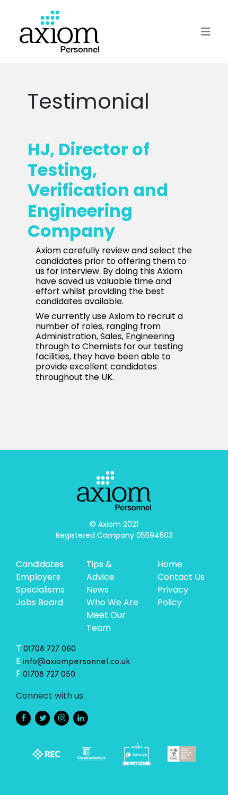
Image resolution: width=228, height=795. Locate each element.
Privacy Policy (172, 596)
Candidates (40, 564)
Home (169, 564)
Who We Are (112, 602)
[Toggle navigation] (206, 31)
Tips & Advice (100, 570)
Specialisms (40, 590)
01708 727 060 (49, 649)
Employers (38, 577)
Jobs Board (39, 602)
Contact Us (181, 577)
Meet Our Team (106, 621)
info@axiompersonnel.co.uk (76, 662)
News (97, 590)
